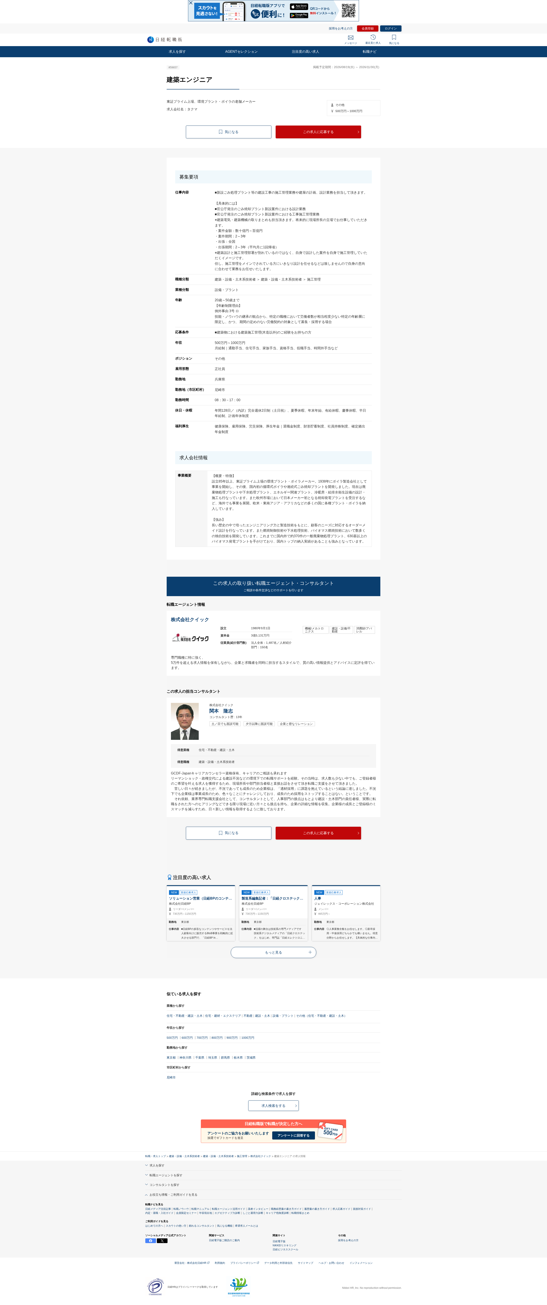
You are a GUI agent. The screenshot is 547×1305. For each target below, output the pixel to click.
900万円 (232, 1037)
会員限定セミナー (186, 1212)
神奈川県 (185, 1057)
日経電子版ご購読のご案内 (224, 1240)
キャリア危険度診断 (277, 1212)
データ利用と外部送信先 (278, 1262)
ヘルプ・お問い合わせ (331, 1262)
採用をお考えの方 (341, 28)
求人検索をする (273, 1105)
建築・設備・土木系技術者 (184, 1156)
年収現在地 (205, 1212)
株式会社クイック (260, 1156)
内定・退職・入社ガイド (159, 1212)
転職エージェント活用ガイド (228, 1208)
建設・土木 (262, 1015)
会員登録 (368, 28)
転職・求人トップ (155, 1156)
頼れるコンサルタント (202, 1225)
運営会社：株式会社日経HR (190, 1262)
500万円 (172, 1037)
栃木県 (238, 1057)
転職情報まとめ (300, 1212)
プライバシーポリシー (243, 1262)
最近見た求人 (373, 42)
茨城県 (251, 1057)
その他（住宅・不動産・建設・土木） (321, 1015)
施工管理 (242, 1156)
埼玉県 (212, 1057)
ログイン (391, 28)
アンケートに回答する (294, 1135)
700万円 (202, 1037)
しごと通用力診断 (253, 1212)
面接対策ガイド (362, 1208)
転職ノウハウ (181, 1208)
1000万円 (247, 1037)
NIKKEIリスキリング (284, 1245)
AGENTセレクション (241, 51)
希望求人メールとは (246, 1225)
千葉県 (199, 1057)
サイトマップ (305, 1262)
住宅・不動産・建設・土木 (185, 1015)
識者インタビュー (258, 1208)
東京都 (171, 1057)
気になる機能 (224, 1225)
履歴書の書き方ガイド (317, 1208)
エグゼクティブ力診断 (227, 1212)
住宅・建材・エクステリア (223, 1015)
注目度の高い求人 (305, 51)
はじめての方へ (154, 1225)
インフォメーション (361, 1262)
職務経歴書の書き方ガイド (286, 1208)
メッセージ (350, 43)
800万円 (217, 1037)
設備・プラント (283, 1015)
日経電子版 (279, 1241)
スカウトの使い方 (176, 1225)
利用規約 (220, 1262)
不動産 (248, 1015)
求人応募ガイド (341, 1208)
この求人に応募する (318, 132)
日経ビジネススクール (285, 1249)
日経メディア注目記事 (158, 1208)
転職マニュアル (200, 1208)
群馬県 (225, 1057)
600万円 (187, 1037)
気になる (394, 43)
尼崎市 (171, 1077)
